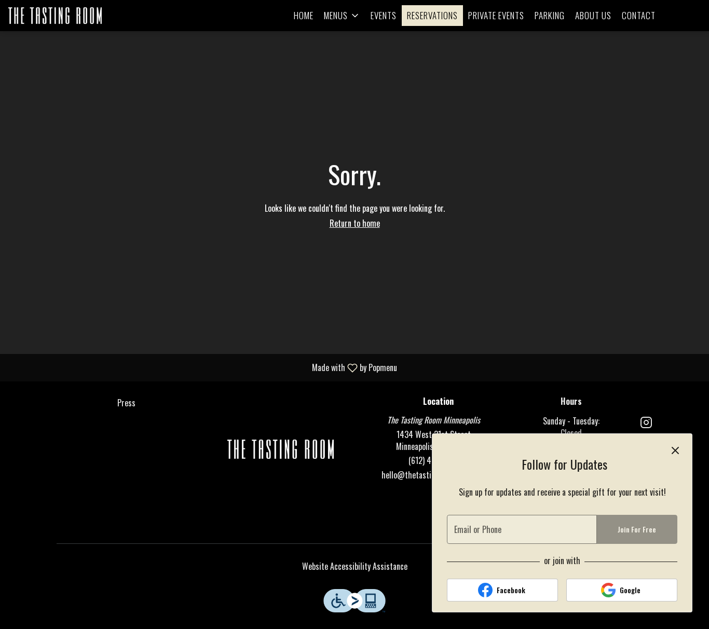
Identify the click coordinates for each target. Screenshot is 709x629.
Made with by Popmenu (202, 367)
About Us (593, 15)
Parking (550, 15)
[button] (342, 15)
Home (303, 15)
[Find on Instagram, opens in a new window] (646, 423)
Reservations (432, 15)
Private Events (496, 15)
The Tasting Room (280, 449)
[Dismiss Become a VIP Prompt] (675, 450)
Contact (639, 15)
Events (384, 15)
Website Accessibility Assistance (354, 566)
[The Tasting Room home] (55, 16)
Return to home (355, 223)
